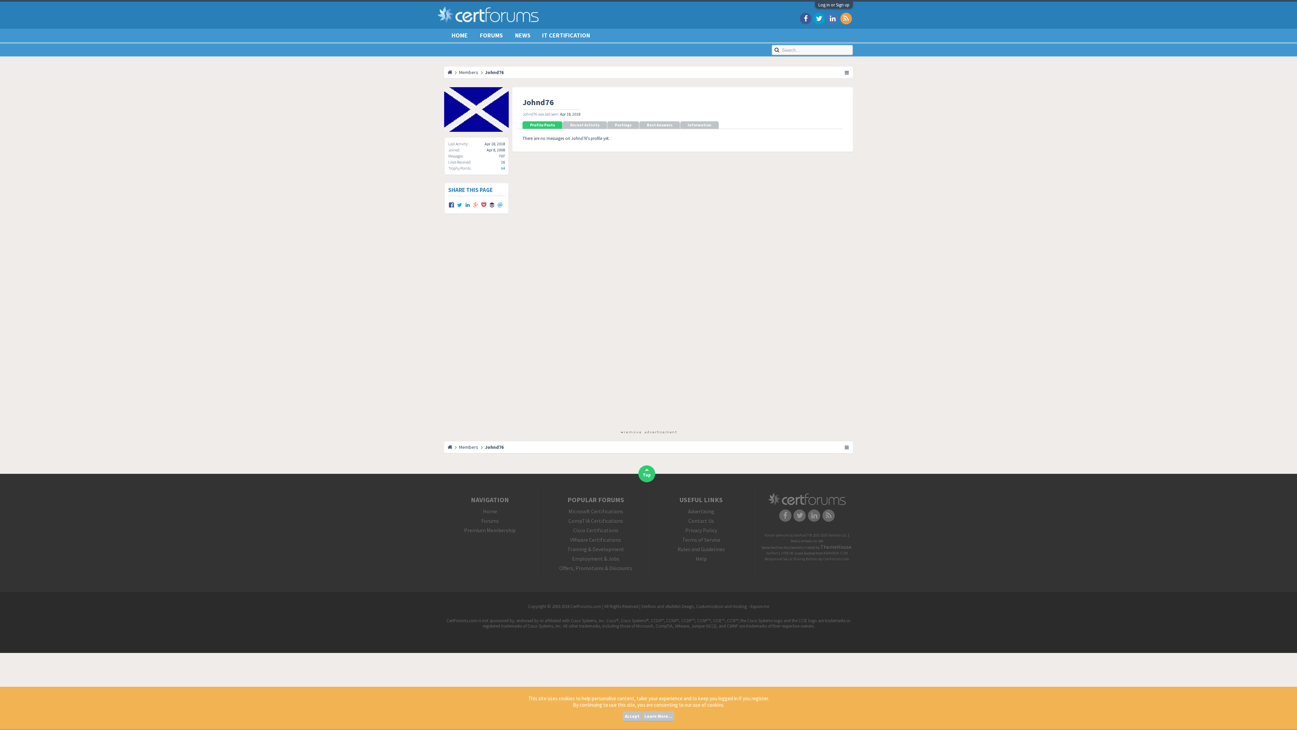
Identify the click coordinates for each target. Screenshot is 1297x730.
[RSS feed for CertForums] (846, 18)
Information (699, 124)
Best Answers (659, 124)
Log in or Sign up (833, 5)
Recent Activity (585, 124)
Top (647, 475)
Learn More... (658, 716)
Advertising (701, 511)
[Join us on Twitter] (819, 18)
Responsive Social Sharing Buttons (791, 559)
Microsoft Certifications (595, 511)
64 (503, 168)
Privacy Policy (701, 530)
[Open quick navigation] (847, 72)
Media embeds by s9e (807, 541)
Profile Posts (542, 124)
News (523, 35)
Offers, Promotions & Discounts (595, 568)
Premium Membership (490, 530)
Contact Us (701, 520)
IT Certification (566, 35)
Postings (623, 124)
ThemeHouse (835, 546)
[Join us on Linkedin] (832, 18)
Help (701, 558)
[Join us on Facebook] (805, 18)
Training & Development (595, 549)
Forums (491, 35)
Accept (632, 716)
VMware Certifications (595, 539)
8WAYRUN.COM (836, 553)
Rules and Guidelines (701, 549)
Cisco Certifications (595, 530)
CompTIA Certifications (595, 520)
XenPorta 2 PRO (778, 553)
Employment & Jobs (595, 558)
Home (460, 35)
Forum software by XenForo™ (806, 535)
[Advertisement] (648, 327)
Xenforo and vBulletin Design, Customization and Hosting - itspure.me (705, 606)
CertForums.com (836, 559)
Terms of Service (701, 539)
